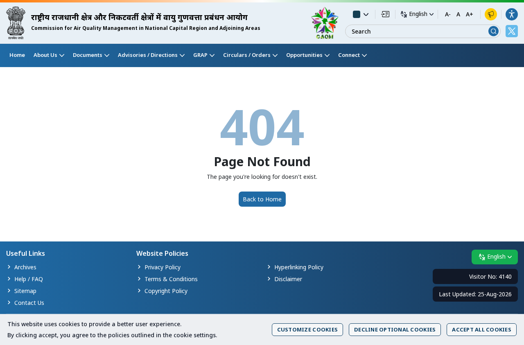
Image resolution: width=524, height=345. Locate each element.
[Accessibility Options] (512, 14)
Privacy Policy (163, 267)
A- (448, 14)
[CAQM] (325, 23)
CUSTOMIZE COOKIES (307, 329)
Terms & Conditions (171, 279)
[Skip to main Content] (385, 14)
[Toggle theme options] (360, 14)
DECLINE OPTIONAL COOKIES (395, 329)
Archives (25, 267)
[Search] (493, 31)
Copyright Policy (166, 291)
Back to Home (262, 199)
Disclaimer (288, 279)
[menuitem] (17, 55)
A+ (469, 14)
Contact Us (29, 303)
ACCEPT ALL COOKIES (481, 329)
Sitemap (25, 291)
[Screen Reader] (491, 14)
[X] (512, 31)
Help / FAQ (28, 279)
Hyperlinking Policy (298, 267)
